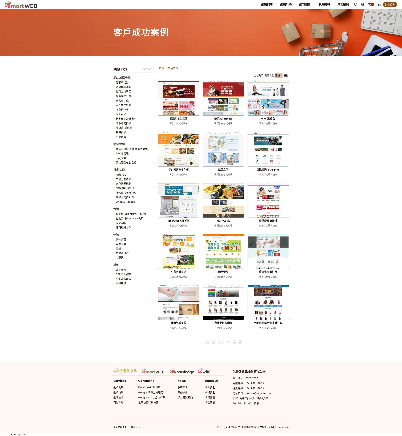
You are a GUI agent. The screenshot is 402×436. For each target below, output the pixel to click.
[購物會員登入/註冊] (363, 4)
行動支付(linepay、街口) (130, 218)
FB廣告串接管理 (125, 188)
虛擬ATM (121, 222)
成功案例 (343, 4)
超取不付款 (122, 253)
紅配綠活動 (122, 82)
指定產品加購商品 (126, 118)
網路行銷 (286, 4)
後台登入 (390, 4)
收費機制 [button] (324, 4)
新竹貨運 (121, 239)
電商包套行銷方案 (148, 402)
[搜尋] (356, 4)
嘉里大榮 (121, 244)
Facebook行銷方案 (149, 387)
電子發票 (121, 269)
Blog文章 (121, 158)
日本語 (248, 403)
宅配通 (120, 257)
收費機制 (210, 397)
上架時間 (258, 75)
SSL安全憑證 (123, 274)
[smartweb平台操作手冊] (210, 370)
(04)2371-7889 (254, 383)
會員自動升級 (123, 96)
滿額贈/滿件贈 (124, 127)
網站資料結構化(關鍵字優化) (132, 148)
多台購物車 (122, 109)
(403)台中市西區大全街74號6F (251, 398)
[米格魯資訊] (125, 370)
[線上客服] (379, 4)
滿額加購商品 (123, 123)
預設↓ (278, 75)
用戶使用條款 (120, 427)
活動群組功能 (123, 87)
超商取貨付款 (123, 227)
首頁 (161, 68)
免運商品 (121, 132)
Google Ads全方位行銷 (151, 397)
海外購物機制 (123, 105)
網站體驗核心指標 (126, 162)
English (237, 403)
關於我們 (210, 387)
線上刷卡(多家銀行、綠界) (131, 213)
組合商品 (121, 114)
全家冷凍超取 (123, 278)
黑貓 (118, 248)
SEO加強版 (122, 153)
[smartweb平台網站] (154, 370)
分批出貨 (121, 136)
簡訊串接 (121, 283)
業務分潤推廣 (123, 179)
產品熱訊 (182, 392)
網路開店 (118, 387)
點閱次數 (269, 75)
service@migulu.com (258, 393)
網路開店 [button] (267, 4)
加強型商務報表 (125, 197)
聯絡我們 (210, 392)
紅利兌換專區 (123, 91)
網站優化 (305, 4)
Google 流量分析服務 (150, 392)
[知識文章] (182, 370)
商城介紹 (118, 402)
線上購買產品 (185, 397)
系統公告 (182, 387)
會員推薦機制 (123, 183)
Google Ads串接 (126, 201)
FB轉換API (122, 174)
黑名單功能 (122, 100)
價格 (286, 75)
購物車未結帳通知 (126, 192)
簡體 (256, 403)
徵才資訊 (135, 427)
